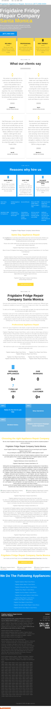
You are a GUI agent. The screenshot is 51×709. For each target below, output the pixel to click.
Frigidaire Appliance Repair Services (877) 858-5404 (23, 4)
